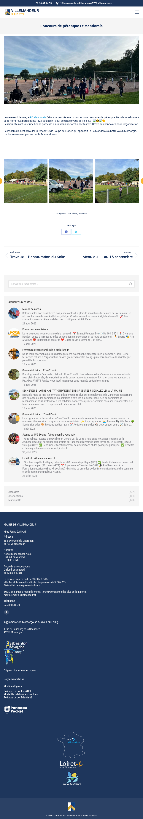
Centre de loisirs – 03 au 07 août (39, 414)
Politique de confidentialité (18, 697)
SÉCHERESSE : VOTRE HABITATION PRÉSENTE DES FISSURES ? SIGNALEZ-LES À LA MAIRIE (72, 390)
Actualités (72, 213)
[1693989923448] (25, 181)
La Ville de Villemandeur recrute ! (39, 458)
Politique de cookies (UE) (17, 691)
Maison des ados (31, 309)
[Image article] (14, 313)
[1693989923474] (117, 181)
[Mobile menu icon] (137, 12)
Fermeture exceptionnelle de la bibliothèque (45, 350)
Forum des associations (35, 329)
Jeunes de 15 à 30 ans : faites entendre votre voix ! (49, 434)
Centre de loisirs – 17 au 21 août (39, 370)
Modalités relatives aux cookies (21, 694)
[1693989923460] (71, 181)
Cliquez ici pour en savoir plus (20, 670)
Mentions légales (13, 686)
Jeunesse (82, 213)
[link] (38, 117)
